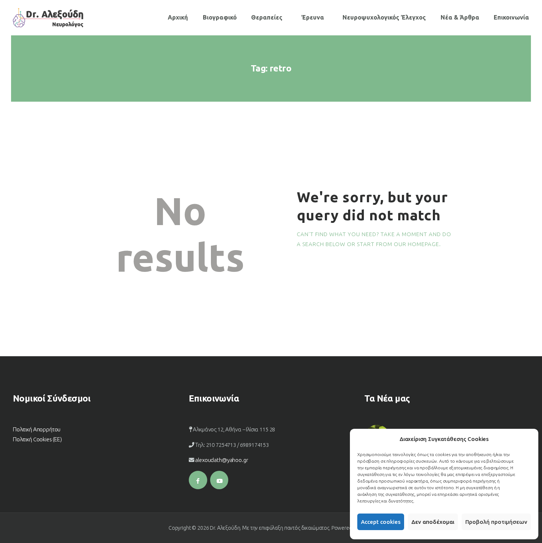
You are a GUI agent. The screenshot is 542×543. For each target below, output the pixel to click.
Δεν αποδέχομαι (432, 522)
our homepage (416, 244)
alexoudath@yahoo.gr (221, 460)
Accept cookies (380, 522)
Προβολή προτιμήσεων (496, 522)
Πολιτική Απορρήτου (36, 429)
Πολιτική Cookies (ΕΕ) (37, 439)
